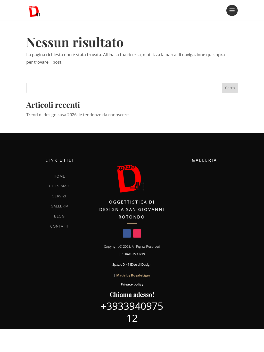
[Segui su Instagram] (137, 233)
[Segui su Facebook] (127, 233)
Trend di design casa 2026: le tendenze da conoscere (77, 115)
